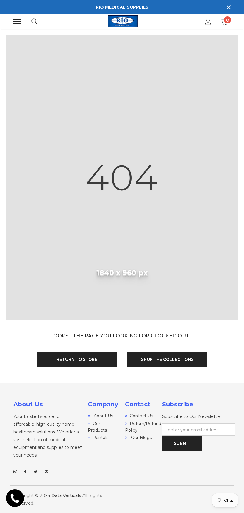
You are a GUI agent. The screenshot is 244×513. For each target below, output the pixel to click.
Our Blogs (141, 437)
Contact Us (141, 416)
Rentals (100, 437)
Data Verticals (66, 495)
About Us (103, 416)
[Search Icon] (40, 22)
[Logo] (123, 21)
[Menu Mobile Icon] (17, 21)
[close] (229, 7)
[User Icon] (208, 22)
